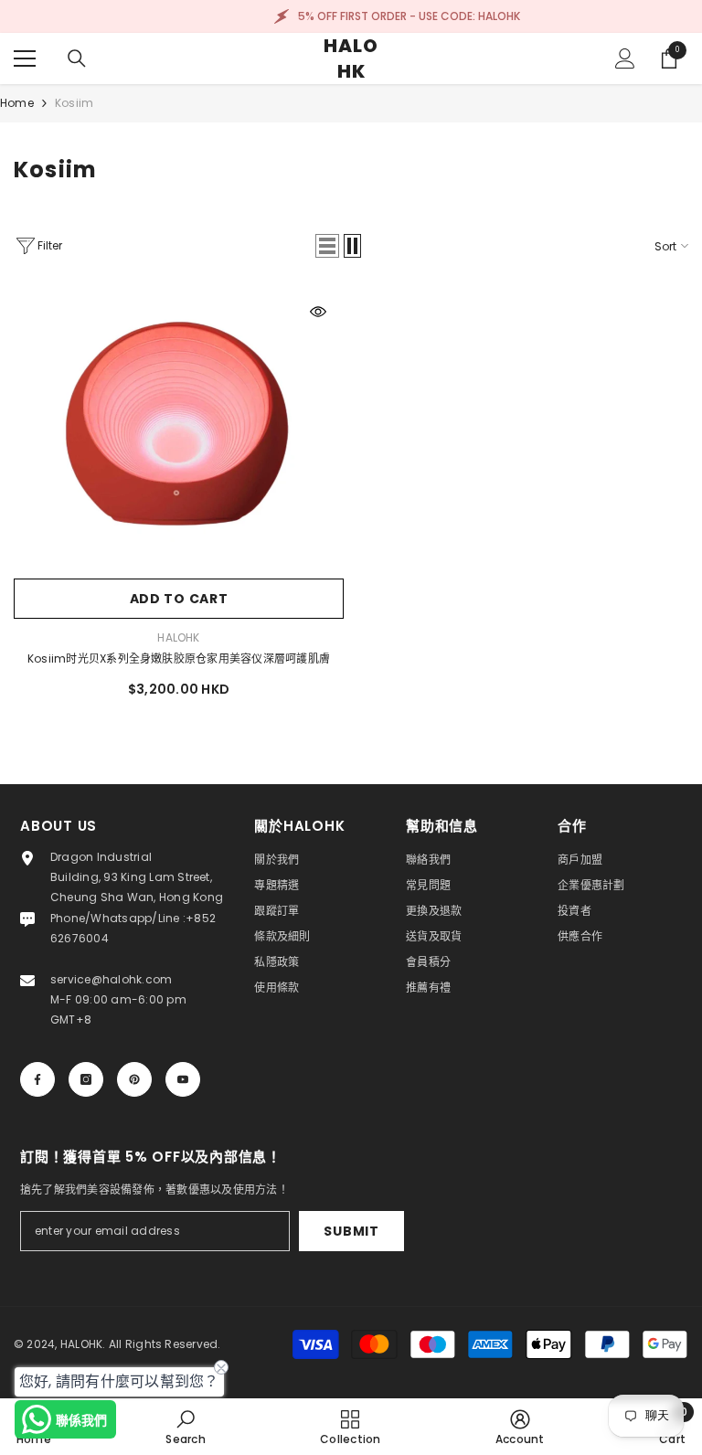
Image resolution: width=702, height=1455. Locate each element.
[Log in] (625, 58)
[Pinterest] (134, 1079)
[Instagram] (86, 1079)
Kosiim (74, 103)
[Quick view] (318, 311)
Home (17, 103)
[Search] (77, 58)
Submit (351, 1231)
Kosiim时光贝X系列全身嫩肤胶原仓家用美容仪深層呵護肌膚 (178, 658)
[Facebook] (37, 1079)
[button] (327, 246)
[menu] (25, 58)
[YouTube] (182, 1079)
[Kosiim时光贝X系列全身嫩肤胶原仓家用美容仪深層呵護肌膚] (179, 427)
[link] (185, 1426)
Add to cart (179, 598)
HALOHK (178, 637)
